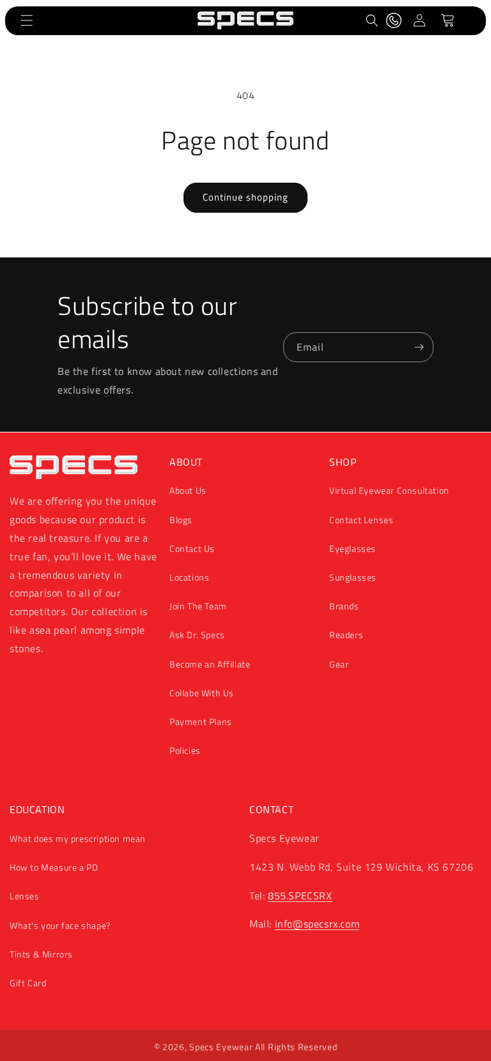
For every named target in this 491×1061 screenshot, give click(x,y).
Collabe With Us (201, 692)
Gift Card (28, 982)
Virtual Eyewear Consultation (389, 490)
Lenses (25, 896)
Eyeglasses (352, 548)
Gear (338, 664)
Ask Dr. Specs (197, 634)
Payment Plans (200, 721)
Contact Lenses (361, 519)
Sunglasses (353, 577)
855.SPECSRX (300, 895)
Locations (189, 577)
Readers (346, 634)
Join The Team (198, 606)
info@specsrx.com (317, 923)
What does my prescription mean (78, 838)
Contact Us (192, 548)
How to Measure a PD (54, 867)
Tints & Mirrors (41, 954)
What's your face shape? (60, 925)
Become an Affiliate (209, 664)
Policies (185, 750)
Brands (344, 606)
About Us (188, 490)
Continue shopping (245, 197)
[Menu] (27, 20)
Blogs (180, 519)
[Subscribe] (419, 347)
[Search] (372, 20)
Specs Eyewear (221, 1046)
